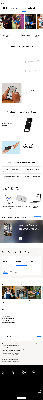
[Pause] (41, 28)
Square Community (24, 372)
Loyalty (2, 373)
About (32, 371)
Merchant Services (24, 374)
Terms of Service (39, 392)
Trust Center (40, 391)
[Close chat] (25, 398)
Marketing (3, 372)
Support (23, 371)
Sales (22, 370)
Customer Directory (4, 374)
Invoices (2, 371)
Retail (12, 371)
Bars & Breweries (13, 370)
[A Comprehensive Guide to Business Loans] (21, 293)
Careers (33, 373)
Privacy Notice (39, 389)
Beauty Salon (13, 372)
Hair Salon (13, 374)
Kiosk (2, 370)
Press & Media (33, 372)
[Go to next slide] (3, 127)
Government (40, 393)
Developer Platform (24, 373)
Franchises (13, 381)
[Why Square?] (34, 293)
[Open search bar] (40, 1)
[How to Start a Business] (8, 293)
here (4, 362)
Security (40, 390)
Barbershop (13, 373)
